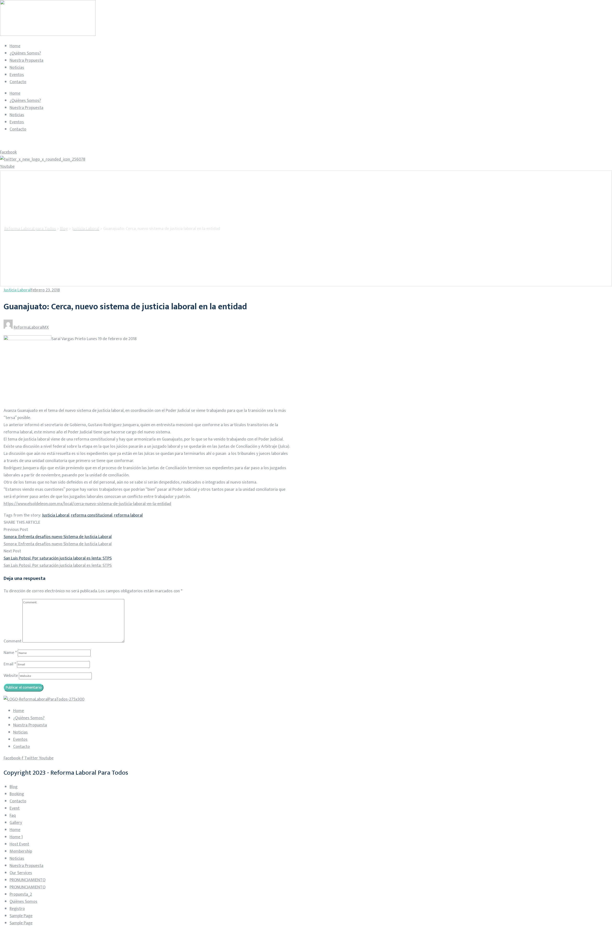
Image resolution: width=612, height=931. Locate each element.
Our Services (21, 873)
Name (10, 652)
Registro (17, 908)
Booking (17, 794)
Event (15, 808)
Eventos (17, 74)
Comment (13, 641)
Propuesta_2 (21, 894)
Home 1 (16, 837)
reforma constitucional (91, 515)
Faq (13, 815)
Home (15, 46)
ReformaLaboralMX (31, 327)
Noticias (17, 67)
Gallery (16, 822)
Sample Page (21, 916)
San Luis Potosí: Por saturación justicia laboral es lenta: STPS (58, 558)
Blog (13, 786)
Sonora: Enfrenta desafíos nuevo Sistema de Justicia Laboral (58, 536)
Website (11, 675)
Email (10, 664)
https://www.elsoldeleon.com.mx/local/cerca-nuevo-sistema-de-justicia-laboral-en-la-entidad (87, 503)
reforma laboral (128, 515)
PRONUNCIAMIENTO (27, 880)
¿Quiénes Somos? (25, 53)
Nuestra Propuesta (26, 60)
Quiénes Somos (23, 901)
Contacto (18, 82)
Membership (21, 851)
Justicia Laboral (17, 290)
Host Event (19, 844)
